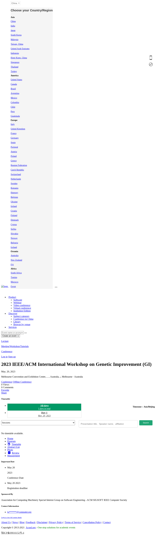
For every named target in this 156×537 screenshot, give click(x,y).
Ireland (14, 206)
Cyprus (14, 224)
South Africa (16, 273)
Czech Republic (17, 170)
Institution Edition (22, 311)
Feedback (30, 522)
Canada (14, 84)
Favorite (5, 390)
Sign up (12, 356)
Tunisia (14, 277)
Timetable (16, 444)
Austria (14, 151)
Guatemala (15, 116)
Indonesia (15, 53)
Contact (107, 522)
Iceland (14, 247)
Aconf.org (31, 527)
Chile (13, 107)
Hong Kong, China (19, 58)
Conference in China (23, 319)
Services (13, 327)
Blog (22, 522)
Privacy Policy (56, 522)
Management (13, 455)
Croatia (14, 211)
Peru (13, 111)
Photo (10, 449)
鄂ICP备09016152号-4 (12, 533)
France (13, 133)
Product (12, 297)
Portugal (14, 147)
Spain (13, 142)
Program (11, 441)
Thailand (14, 67)
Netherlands (16, 179)
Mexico (14, 98)
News (15, 522)
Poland (14, 156)
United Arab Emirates (20, 49)
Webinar (17, 302)
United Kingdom (18, 129)
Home (10, 438)
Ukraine (14, 202)
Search (146, 423)
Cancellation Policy (92, 522)
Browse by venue (21, 324)
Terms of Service (73, 522)
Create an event (9, 336)
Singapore (15, 62)
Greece (14, 161)
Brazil (13, 89)
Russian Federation (19, 165)
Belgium (14, 197)
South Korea (16, 35)
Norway (14, 238)
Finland (14, 215)
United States (16, 80)
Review (15, 453)
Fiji (12, 264)
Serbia (13, 229)
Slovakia (14, 234)
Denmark (15, 220)
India (13, 26)
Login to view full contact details (11, 517)
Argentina (15, 93)
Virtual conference (22, 308)
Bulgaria (14, 243)
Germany (15, 138)
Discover (13, 313)
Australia (14, 255)
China (13, 21)
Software (17, 300)
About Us (6, 522)
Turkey (14, 71)
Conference (6, 351)
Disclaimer (42, 522)
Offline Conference (22, 382)
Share (4, 393)
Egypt (13, 286)
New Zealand (16, 260)
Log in (4, 356)
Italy (13, 124)
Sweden (14, 183)
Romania (14, 188)
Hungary (14, 193)
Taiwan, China (17, 44)
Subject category (21, 316)
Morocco (14, 282)
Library (17, 321)
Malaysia (14, 39)
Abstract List (13, 447)
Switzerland (16, 174)
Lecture (5, 341)
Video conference (21, 305)
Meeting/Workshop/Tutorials (15, 346)
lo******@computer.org (19, 512)
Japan (13, 30)
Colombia (15, 102)
